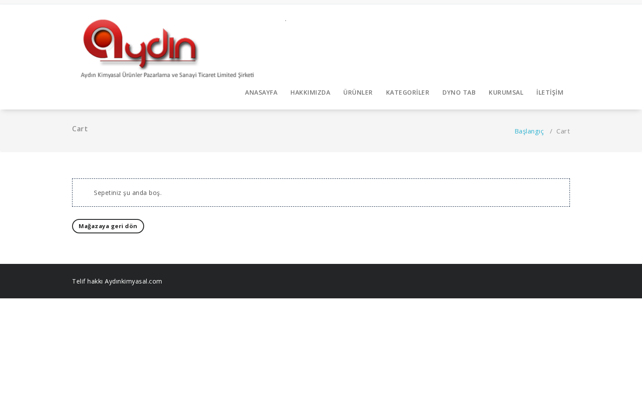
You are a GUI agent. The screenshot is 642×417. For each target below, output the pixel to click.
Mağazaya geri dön (108, 226)
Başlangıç (529, 130)
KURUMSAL (506, 92)
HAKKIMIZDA (310, 92)
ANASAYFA (261, 92)
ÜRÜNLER (358, 92)
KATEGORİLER (408, 92)
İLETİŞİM (549, 92)
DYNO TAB (459, 92)
